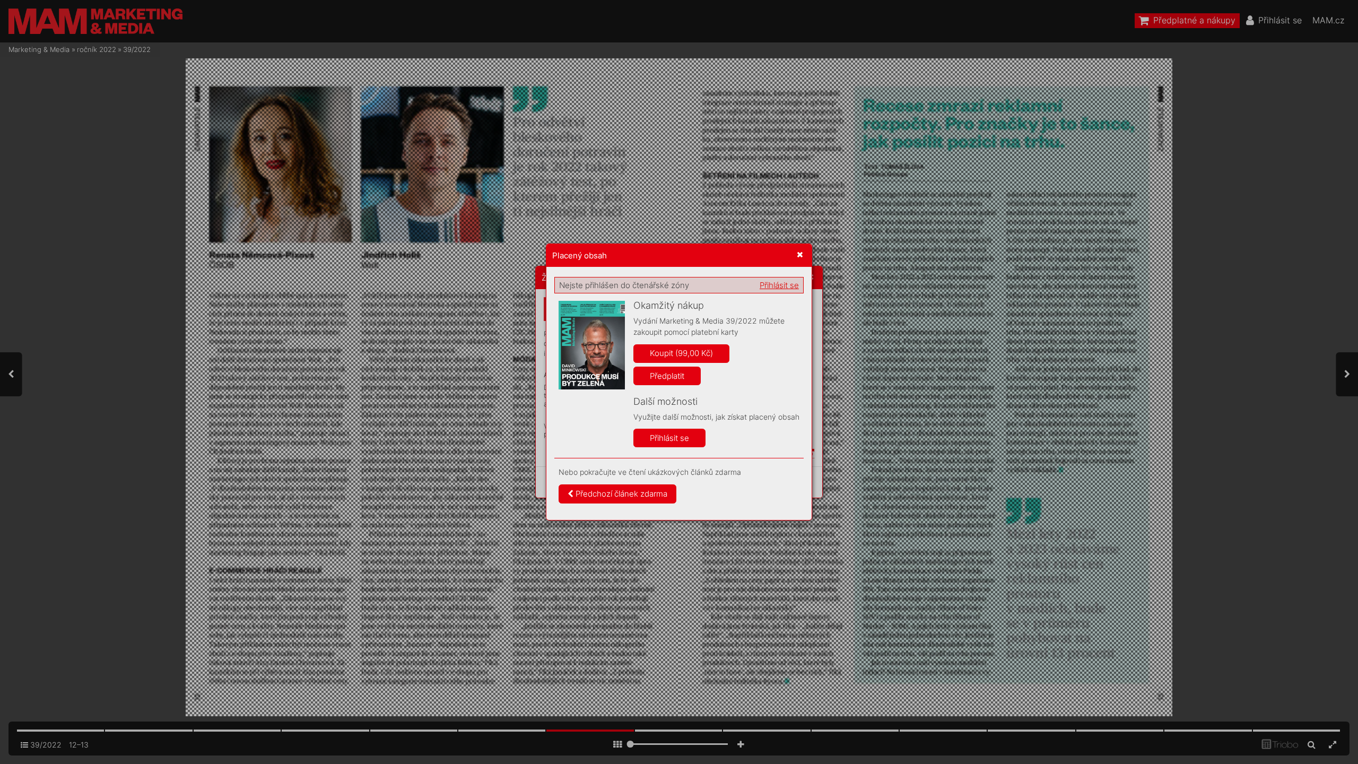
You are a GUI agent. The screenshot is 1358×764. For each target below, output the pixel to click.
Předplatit (667, 376)
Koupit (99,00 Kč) (681, 353)
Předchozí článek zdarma (620, 494)
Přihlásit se (779, 285)
